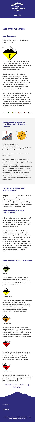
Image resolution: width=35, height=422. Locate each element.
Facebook (5, 409)
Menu (18, 15)
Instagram (5, 404)
